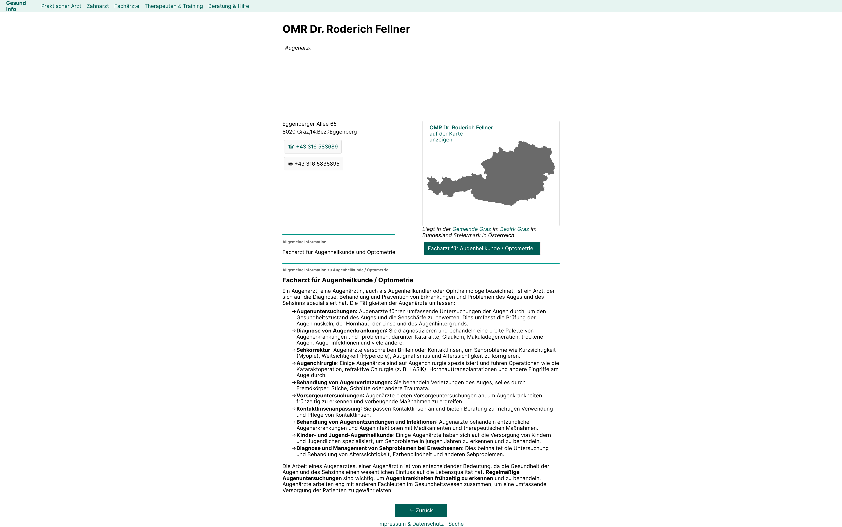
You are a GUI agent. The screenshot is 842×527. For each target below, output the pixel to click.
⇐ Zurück (421, 510)
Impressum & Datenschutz (411, 524)
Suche (456, 524)
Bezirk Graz (514, 229)
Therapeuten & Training (173, 6)
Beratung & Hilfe (228, 6)
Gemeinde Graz (472, 229)
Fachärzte (126, 6)
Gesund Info (16, 6)
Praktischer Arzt (61, 6)
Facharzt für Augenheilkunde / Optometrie (480, 248)
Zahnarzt (98, 6)
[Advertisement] (421, 86)
